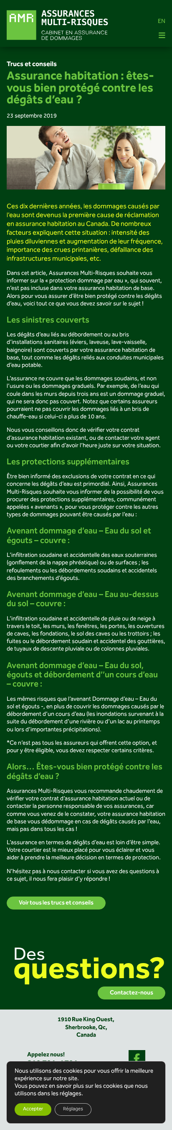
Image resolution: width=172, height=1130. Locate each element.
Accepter (33, 1109)
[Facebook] (137, 1058)
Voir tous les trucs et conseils (56, 903)
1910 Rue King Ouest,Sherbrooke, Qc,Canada (86, 1027)
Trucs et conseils (32, 64)
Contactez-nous (131, 993)
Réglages (73, 1109)
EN (161, 22)
